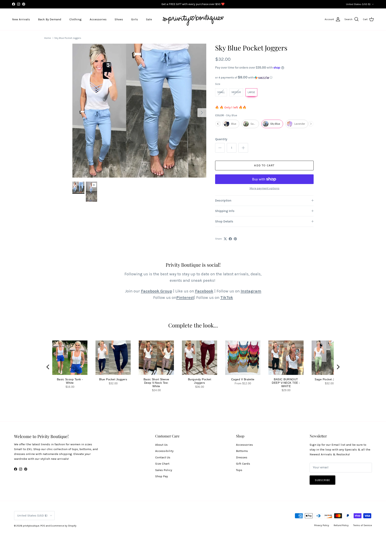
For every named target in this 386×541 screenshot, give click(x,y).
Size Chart (162, 463)
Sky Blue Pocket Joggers (67, 38)
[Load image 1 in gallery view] (139, 111)
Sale (149, 19)
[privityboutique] (193, 19)
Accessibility (164, 451)
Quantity (221, 139)
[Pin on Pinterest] (235, 238)
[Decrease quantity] (220, 148)
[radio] (221, 92)
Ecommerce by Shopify (63, 525)
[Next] (338, 366)
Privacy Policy (321, 525)
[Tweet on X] (225, 238)
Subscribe (322, 480)
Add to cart (264, 165)
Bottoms (242, 451)
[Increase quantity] (243, 148)
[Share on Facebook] (230, 238)
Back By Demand (49, 19)
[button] (264, 77)
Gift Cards (243, 463)
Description (223, 200)
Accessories (98, 19)
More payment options (264, 188)
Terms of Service (362, 525)
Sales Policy (163, 470)
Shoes (119, 19)
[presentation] (218, 124)
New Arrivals (21, 19)
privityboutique (31, 525)
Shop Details (224, 221)
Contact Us (162, 457)
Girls (134, 19)
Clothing (75, 19)
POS (42, 525)
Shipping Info (224, 211)
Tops (239, 470)
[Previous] (48, 366)
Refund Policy (341, 525)
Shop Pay (161, 476)
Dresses (241, 457)
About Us (161, 444)
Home (47, 38)
